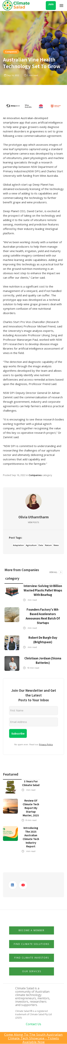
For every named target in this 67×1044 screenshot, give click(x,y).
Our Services (31, 971)
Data (41, 545)
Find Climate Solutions (31, 944)
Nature (48, 545)
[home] (17, 5)
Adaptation (18, 545)
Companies (11, 51)
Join (51, 4)
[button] (61, 5)
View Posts (33, 522)
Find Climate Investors (31, 957)
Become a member (31, 930)
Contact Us (33, 1024)
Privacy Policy (46, 744)
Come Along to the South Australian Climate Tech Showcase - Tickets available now (33, 1038)
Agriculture (31, 545)
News (56, 545)
